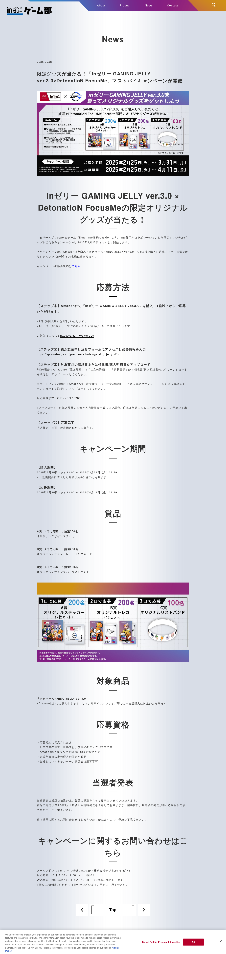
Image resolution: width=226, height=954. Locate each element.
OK (193, 942)
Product (125, 5)
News (149, 5)
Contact (172, 5)
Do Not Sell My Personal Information (161, 942)
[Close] (220, 941)
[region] (113, 942)
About (101, 5)
